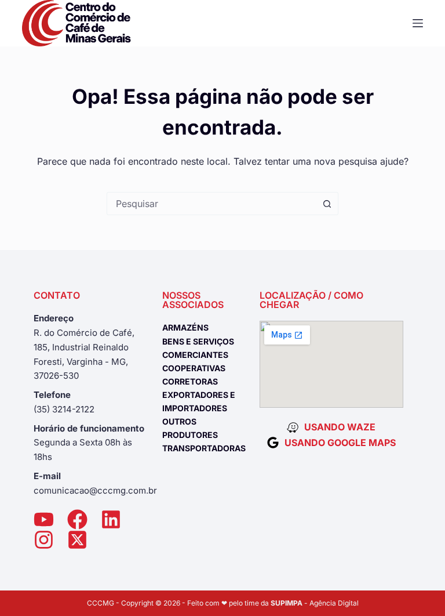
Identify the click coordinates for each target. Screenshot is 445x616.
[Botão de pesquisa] (327, 204)
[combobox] (211, 203)
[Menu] (418, 23)
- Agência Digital (315, 603)
